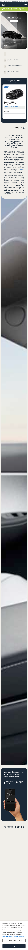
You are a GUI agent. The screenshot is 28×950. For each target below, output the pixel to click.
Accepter (14, 946)
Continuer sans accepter (14, 940)
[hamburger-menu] (25, 5)
